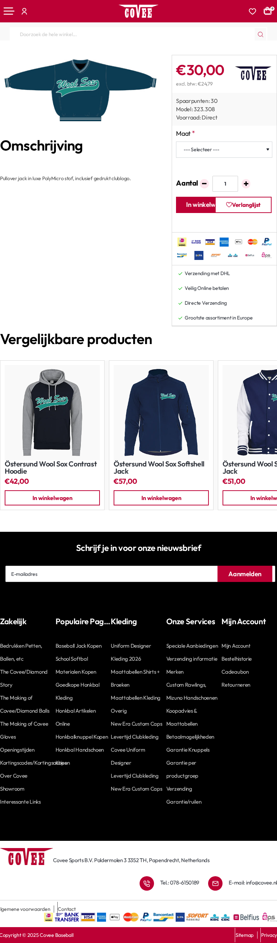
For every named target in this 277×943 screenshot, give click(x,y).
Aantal (187, 182)
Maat (183, 133)
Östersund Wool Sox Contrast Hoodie (51, 467)
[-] (204, 183)
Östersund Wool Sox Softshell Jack (159, 467)
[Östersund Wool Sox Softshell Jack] (161, 412)
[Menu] (9, 11)
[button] (204, 205)
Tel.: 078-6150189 (179, 882)
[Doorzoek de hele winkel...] (260, 34)
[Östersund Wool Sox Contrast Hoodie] (52, 412)
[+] (246, 183)
